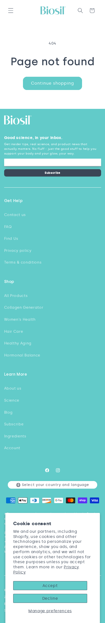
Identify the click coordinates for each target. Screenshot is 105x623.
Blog (8, 412)
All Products (16, 295)
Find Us (11, 238)
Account (12, 447)
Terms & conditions (23, 262)
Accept (50, 585)
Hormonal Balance (22, 355)
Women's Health (20, 319)
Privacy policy (18, 250)
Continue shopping (52, 83)
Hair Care (13, 331)
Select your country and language (55, 485)
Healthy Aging (18, 343)
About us (12, 388)
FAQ (8, 226)
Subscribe (52, 173)
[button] (11, 10)
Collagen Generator (23, 307)
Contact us (15, 214)
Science (12, 400)
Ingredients (15, 436)
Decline (50, 598)
